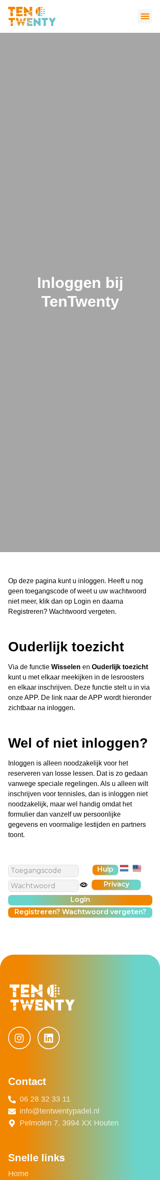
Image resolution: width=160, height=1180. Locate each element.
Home (18, 1173)
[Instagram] (19, 1038)
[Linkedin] (49, 1038)
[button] (145, 16)
